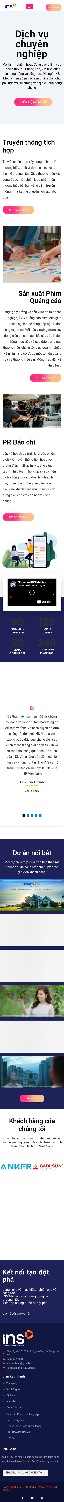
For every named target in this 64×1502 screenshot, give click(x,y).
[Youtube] (32, 1497)
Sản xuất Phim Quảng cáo (40, 297)
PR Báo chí (19, 442)
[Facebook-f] (22, 1497)
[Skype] (41, 1497)
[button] (3, 1160)
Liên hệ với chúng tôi (16, 1313)
